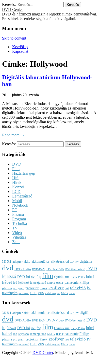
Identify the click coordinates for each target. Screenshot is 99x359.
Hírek (16, 182)
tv (89, 287)
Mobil (17, 201)
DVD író (23, 277)
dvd (7, 268)
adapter (17, 261)
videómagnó (52, 293)
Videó (17, 232)
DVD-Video (55, 269)
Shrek (43, 288)
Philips (84, 282)
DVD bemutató (75, 269)
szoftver (56, 287)
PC (14, 210)
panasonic (71, 282)
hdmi (90, 276)
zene (72, 293)
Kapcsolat (20, 51)
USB (33, 293)
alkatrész (57, 261)
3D (4, 261)
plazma (7, 288)
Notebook (20, 205)
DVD (16, 164)
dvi (33, 277)
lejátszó (23, 282)
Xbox (64, 293)
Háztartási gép (23, 173)
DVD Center (12, 9)
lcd (15, 282)
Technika (19, 223)
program (18, 288)
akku (27, 261)
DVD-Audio (22, 269)
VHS (41, 293)
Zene (16, 242)
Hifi (15, 178)
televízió (78, 287)
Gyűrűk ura (62, 277)
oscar (59, 282)
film (47, 275)
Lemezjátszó (22, 196)
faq (39, 277)
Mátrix (51, 282)
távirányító (10, 293)
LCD (16, 191)
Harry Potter (78, 277)
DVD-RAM (38, 269)
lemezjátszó (38, 282)
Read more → (13, 135)
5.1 (9, 261)
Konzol (18, 187)
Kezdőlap (20, 47)
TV (15, 228)
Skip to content (14, 38)
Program (19, 219)
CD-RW (74, 261)
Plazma (18, 214)
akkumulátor (40, 261)
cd (67, 261)
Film (16, 169)
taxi (67, 288)
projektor (32, 288)
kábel (7, 282)
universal (24, 293)
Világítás (19, 237)
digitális (86, 261)
